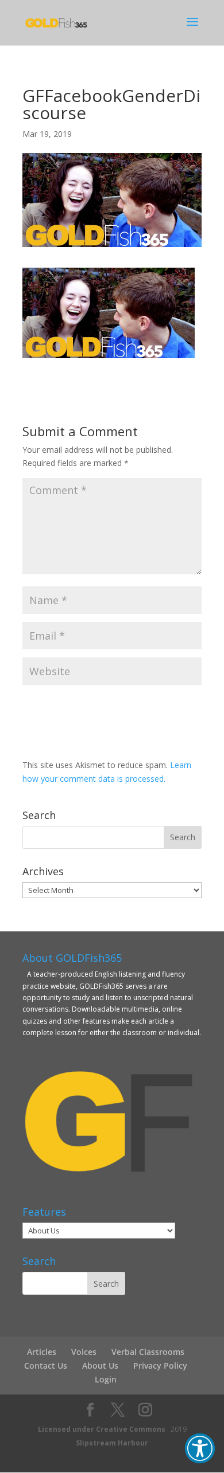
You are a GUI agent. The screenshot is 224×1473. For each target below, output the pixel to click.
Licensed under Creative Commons (101, 1429)
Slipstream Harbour (112, 1443)
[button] (199, 1448)
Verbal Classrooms (147, 1351)
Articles (41, 1351)
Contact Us (45, 1365)
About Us (100, 1365)
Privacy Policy (160, 1365)
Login (106, 1379)
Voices (83, 1351)
